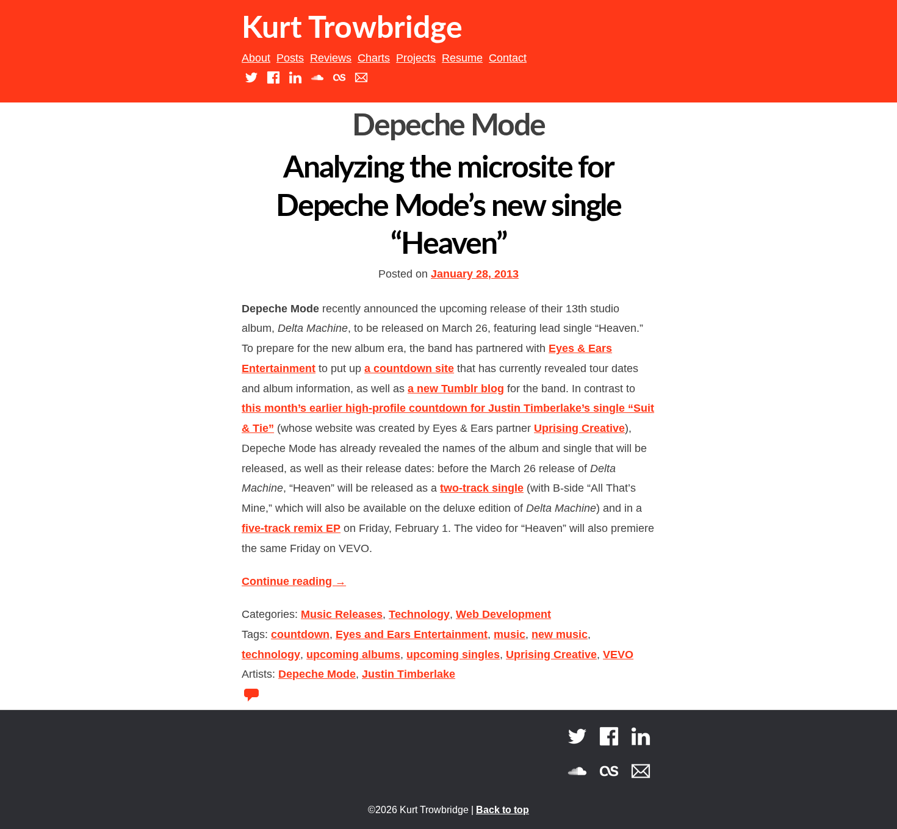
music (509, 634)
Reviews (330, 58)
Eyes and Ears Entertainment (412, 634)
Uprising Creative (579, 428)
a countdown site (409, 368)
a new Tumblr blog (456, 388)
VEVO (618, 654)
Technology (419, 614)
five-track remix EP (291, 528)
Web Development (503, 614)
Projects (416, 58)
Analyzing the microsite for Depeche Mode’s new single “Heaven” (449, 206)
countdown (300, 634)
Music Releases (342, 614)
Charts (374, 58)
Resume (462, 58)
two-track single (482, 488)
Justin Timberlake (408, 674)
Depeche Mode (317, 674)
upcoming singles (453, 654)
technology (271, 654)
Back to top (502, 810)
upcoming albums (353, 654)
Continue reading (294, 581)
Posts (290, 58)
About (256, 58)
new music (559, 634)
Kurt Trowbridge (352, 28)
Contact (508, 58)
